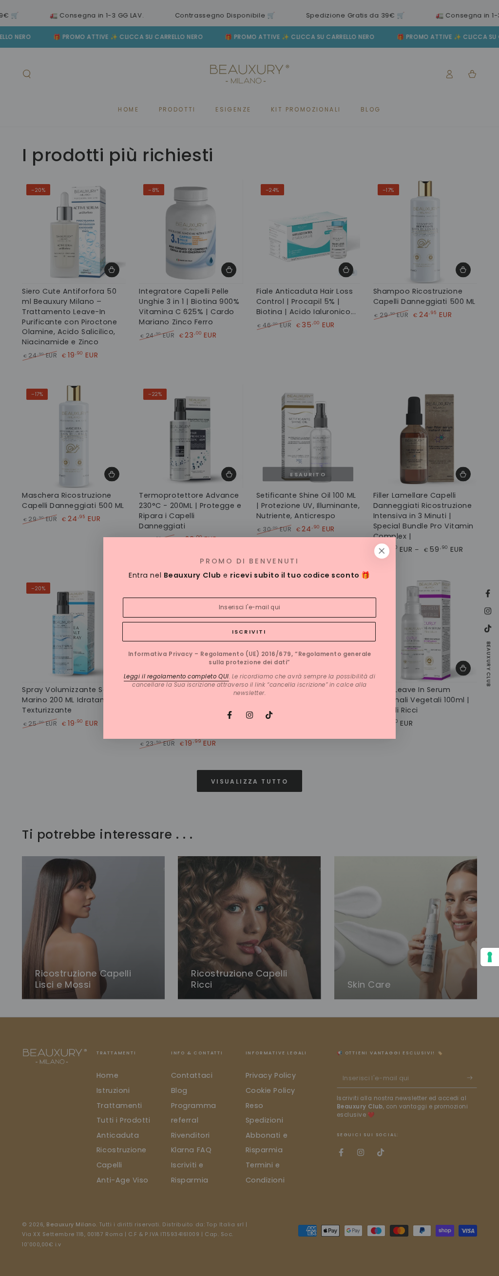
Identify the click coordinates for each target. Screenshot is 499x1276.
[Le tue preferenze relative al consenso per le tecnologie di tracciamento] (489, 957)
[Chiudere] (381, 551)
